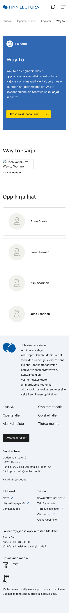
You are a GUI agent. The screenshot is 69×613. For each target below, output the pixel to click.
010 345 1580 (21, 542)
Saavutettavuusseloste (51, 498)
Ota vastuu (44, 514)
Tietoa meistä (48, 424)
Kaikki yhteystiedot (14, 479)
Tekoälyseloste (46, 503)
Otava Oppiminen (47, 519)
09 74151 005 (21, 466)
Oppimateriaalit (50, 407)
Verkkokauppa (11, 508)
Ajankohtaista (13, 424)
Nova (6, 498)
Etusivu (8, 407)
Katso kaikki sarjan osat (25, 114)
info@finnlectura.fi (29, 471)
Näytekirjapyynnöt (14, 503)
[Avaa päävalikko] (63, 7)
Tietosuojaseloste (48, 508)
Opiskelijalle (47, 415)
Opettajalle (11, 415)
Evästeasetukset (16, 438)
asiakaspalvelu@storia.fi (32, 546)
